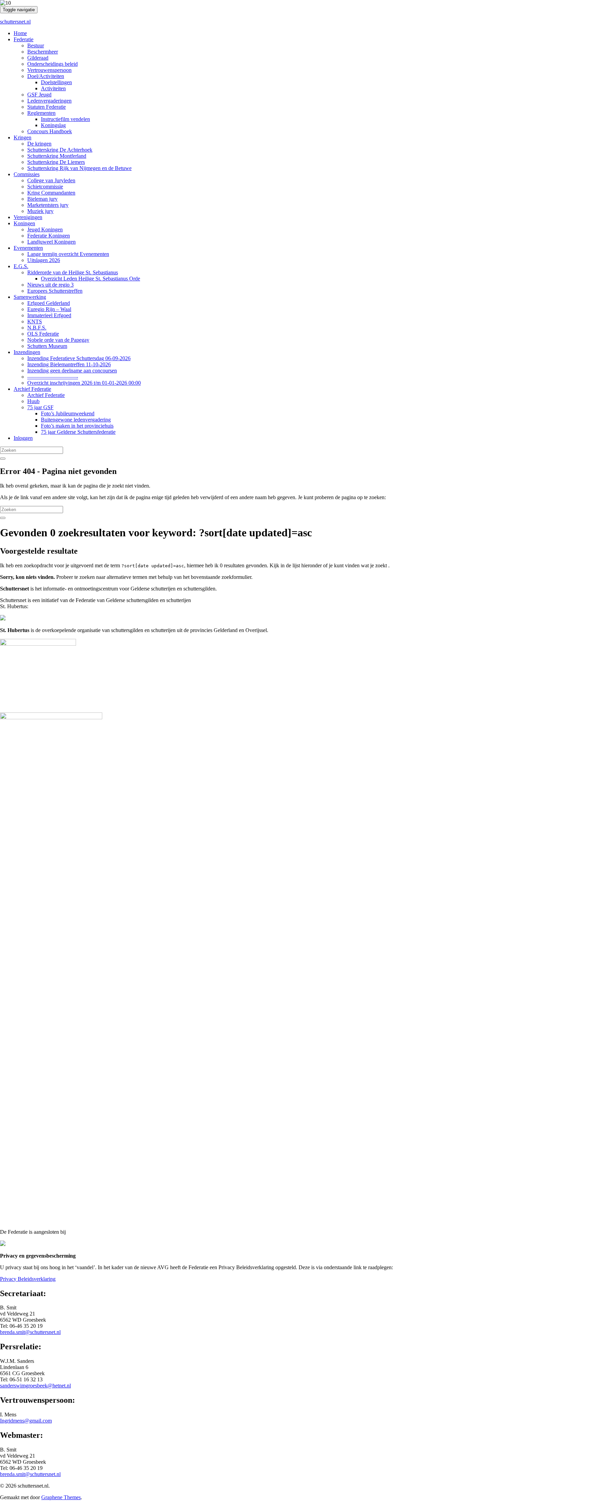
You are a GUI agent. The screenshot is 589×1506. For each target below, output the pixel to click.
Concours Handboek (49, 131)
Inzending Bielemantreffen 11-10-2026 (69, 364)
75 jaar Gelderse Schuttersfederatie (78, 432)
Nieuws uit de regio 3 (50, 285)
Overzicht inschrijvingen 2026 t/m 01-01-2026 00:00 (84, 383)
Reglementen (41, 113)
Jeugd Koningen (45, 229)
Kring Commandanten (51, 193)
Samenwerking (30, 297)
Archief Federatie (32, 389)
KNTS (34, 321)
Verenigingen (28, 217)
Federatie (23, 39)
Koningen (24, 223)
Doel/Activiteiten (45, 76)
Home (20, 33)
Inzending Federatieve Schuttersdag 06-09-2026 (79, 358)
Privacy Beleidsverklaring (28, 1279)
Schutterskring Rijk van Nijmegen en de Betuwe (79, 168)
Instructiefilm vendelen (65, 119)
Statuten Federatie (46, 107)
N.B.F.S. (36, 328)
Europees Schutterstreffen (54, 291)
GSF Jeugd (39, 94)
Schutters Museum (47, 346)
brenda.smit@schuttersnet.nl (30, 1332)
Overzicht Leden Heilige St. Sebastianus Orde (90, 278)
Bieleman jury (42, 199)
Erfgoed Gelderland (48, 303)
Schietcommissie (45, 186)
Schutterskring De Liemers (56, 162)
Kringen (22, 137)
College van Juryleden (51, 180)
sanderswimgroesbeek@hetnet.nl (35, 1385)
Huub (33, 401)
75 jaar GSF (40, 407)
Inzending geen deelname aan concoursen (72, 370)
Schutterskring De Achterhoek (59, 150)
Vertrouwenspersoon (49, 70)
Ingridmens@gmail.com (26, 1421)
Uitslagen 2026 (43, 260)
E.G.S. (21, 266)
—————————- (52, 377)
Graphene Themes (61, 1497)
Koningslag (53, 125)
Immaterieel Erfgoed (49, 315)
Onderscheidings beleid (52, 64)
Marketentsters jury (48, 205)
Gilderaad (37, 58)
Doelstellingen (56, 82)
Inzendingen (27, 352)
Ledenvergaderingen (49, 101)
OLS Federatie (43, 334)
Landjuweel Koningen (51, 242)
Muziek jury (40, 211)
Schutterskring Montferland (56, 156)
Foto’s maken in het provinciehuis (77, 426)
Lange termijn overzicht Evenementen (68, 254)
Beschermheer (42, 52)
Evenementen (28, 248)
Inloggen (23, 438)
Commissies (27, 174)
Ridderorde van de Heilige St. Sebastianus (72, 272)
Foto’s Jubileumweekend (67, 413)
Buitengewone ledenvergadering (76, 419)
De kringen (39, 144)
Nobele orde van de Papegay (58, 340)
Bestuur (35, 45)
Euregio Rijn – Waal (49, 309)
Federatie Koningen (48, 236)
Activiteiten (53, 88)
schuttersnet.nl (15, 22)
